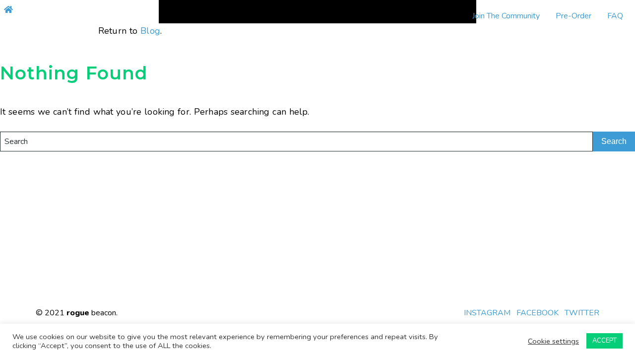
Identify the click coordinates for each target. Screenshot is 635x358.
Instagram (487, 312)
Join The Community (506, 15)
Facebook (537, 312)
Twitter (582, 312)
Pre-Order (573, 15)
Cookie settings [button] (553, 341)
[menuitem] (506, 16)
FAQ (615, 15)
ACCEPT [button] (604, 340)
